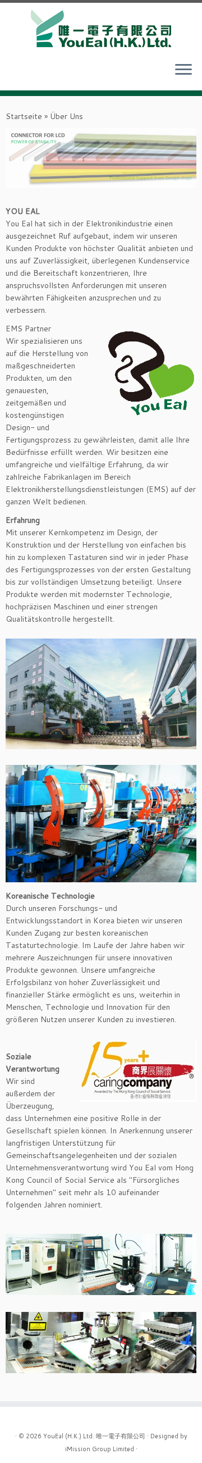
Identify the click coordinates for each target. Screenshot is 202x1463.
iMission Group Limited (99, 1448)
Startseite (24, 116)
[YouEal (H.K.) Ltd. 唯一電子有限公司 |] (101, 27)
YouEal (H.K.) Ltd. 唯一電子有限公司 (94, 1435)
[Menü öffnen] (183, 70)
